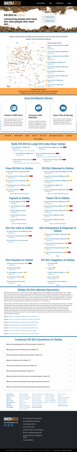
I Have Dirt (49, 17)
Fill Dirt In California (50, 395)
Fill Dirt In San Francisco (38, 394)
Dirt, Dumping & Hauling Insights (32, 418)
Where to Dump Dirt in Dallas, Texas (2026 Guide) (23, 325)
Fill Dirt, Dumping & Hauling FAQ (32, 432)
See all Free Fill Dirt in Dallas (19, 193)
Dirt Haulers (69, 135)
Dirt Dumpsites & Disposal (56, 135)
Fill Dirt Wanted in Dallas (58, 168)
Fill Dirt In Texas (49, 394)
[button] (38, 344)
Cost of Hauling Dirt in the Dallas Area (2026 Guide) (23, 328)
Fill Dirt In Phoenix (37, 404)
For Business (59, 3)
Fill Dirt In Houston (24, 395)
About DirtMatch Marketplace (31, 421)
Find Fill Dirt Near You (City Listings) (33, 430)
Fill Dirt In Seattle (36, 399)
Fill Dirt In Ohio (61, 404)
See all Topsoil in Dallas (19, 223)
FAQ (50, 3)
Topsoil (27, 135)
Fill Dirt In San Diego (24, 405)
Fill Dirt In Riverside (37, 405)
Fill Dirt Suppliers (38, 139)
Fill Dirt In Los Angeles (25, 397)
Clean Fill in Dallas (57, 198)
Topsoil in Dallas (19, 198)
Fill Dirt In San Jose (37, 397)
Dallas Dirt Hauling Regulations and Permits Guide (23, 316)
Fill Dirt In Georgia (49, 399)
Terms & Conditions (67, 450)
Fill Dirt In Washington (50, 400)
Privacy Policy (57, 450)
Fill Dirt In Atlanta (23, 409)
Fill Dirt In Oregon (62, 400)
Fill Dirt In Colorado (50, 402)
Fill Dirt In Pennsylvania (64, 397)
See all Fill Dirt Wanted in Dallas (58, 193)
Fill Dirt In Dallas (23, 394)
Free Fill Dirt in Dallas (19, 168)
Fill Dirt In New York (63, 402)
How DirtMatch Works (29, 424)
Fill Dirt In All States (63, 405)
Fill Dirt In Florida (49, 397)
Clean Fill (34, 135)
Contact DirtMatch (28, 440)
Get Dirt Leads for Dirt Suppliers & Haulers (32, 436)
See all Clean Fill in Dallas (57, 223)
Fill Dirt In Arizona (62, 399)
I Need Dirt (49, 21)
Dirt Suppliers (9, 407)
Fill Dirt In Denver (36, 395)
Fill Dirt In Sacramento (25, 407)
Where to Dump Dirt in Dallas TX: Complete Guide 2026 (24, 319)
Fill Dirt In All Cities (37, 407)
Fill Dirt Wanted (18, 135)
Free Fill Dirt (8, 135)
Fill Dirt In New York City (38, 402)
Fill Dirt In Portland (37, 400)
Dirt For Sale (43, 135)
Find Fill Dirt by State (29, 427)
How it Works (41, 3)
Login (69, 3)
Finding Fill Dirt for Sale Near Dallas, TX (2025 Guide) (23, 322)
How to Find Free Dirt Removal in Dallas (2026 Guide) (24, 333)
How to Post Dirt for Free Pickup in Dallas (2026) (22, 331)
